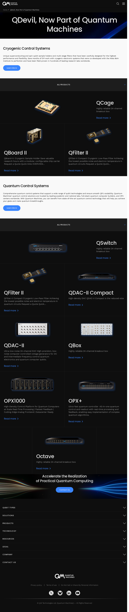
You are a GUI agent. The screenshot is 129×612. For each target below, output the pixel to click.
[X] (50, 593)
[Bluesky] (59, 593)
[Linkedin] (68, 593)
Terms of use (50, 585)
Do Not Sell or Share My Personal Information (78, 585)
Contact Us (63, 490)
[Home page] (10, 4)
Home (5, 10)
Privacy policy (35, 585)
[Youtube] (76, 593)
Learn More (12, 68)
